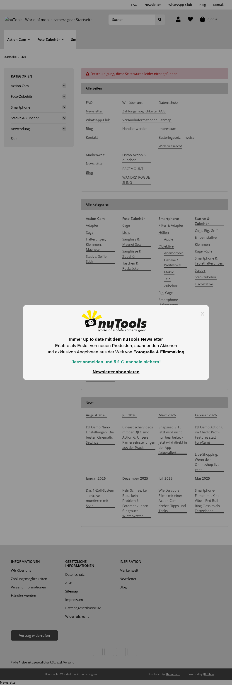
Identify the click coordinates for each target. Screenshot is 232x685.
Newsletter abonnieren (116, 371)
